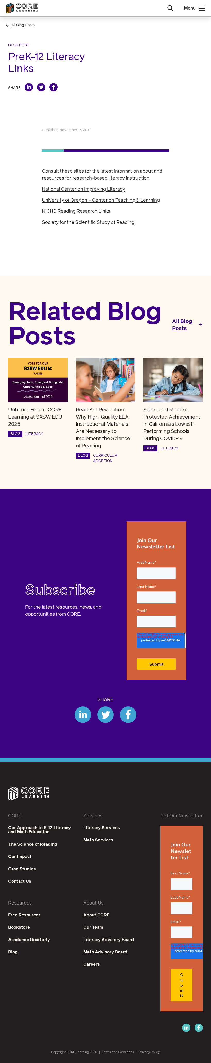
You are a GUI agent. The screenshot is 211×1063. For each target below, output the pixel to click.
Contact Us (19, 881)
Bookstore (19, 927)
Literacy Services (101, 828)
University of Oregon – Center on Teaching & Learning (101, 200)
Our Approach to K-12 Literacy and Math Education (39, 830)
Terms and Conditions (118, 1052)
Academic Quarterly (29, 940)
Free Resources (24, 915)
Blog (13, 952)
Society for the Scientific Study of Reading (88, 222)
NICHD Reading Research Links (76, 211)
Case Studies (22, 869)
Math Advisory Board (105, 952)
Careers (91, 964)
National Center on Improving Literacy (83, 189)
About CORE (96, 915)
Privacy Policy (149, 1052)
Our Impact (19, 857)
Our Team (93, 927)
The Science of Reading (32, 844)
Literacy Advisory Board (108, 940)
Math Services (98, 840)
